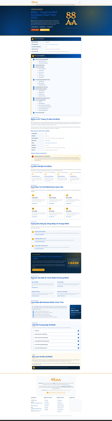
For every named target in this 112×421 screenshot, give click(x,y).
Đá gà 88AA (46, 407)
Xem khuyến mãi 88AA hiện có (38, 269)
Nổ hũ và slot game (41, 75)
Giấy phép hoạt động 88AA (53, 157)
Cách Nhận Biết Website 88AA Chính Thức (42, 98)
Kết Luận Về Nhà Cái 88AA (39, 112)
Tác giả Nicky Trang (60, 409)
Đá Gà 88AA (68, 211)
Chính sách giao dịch (60, 407)
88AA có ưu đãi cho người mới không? (44, 105)
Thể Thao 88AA (52, 197)
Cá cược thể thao (41, 70)
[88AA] (35, 2)
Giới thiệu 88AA (59, 400)
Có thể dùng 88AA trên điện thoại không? (41, 341)
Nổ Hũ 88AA (51, 211)
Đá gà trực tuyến (41, 77)
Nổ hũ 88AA (46, 409)
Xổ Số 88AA (34, 211)
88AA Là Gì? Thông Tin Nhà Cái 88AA (41, 59)
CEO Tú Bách (59, 411)
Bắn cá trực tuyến (41, 72)
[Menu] (80, 2)
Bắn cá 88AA (46, 405)
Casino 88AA (35, 197)
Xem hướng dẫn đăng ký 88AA (39, 234)
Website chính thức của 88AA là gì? (40, 334)
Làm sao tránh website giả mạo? (43, 108)
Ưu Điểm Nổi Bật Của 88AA (40, 65)
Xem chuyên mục (35, 203)
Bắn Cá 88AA (69, 197)
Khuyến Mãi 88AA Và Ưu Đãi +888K (41, 87)
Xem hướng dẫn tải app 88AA (39, 248)
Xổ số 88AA (46, 400)
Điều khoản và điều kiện (60, 405)
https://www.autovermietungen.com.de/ (51, 44)
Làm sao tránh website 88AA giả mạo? (40, 344)
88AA (36, 400)
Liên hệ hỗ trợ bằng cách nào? (43, 110)
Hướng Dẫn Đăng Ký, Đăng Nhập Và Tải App (42, 79)
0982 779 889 (47, 140)
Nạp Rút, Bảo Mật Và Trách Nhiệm (41, 88)
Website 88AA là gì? (42, 103)
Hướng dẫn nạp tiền (42, 90)
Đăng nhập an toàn (41, 83)
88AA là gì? (40, 101)
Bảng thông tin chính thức (42, 61)
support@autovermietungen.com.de (75, 312)
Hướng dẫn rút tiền (41, 92)
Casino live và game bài (42, 68)
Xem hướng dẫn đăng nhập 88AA (40, 241)
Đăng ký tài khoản (41, 81)
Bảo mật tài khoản (41, 94)
